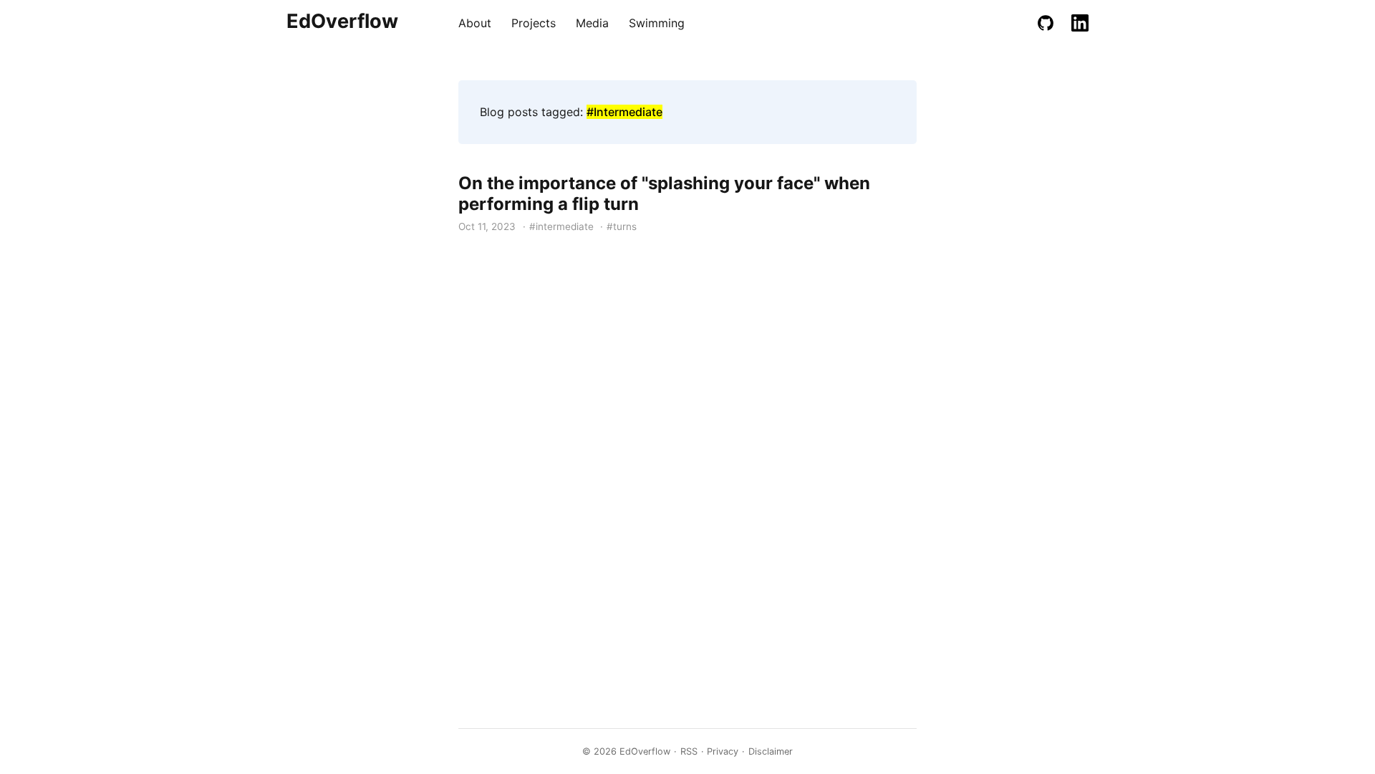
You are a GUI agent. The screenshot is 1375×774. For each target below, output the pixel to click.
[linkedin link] (1080, 23)
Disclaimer (770, 751)
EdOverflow (342, 21)
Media (592, 23)
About (474, 23)
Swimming (657, 23)
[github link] (1045, 23)
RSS (689, 751)
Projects (533, 23)
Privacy (722, 751)
